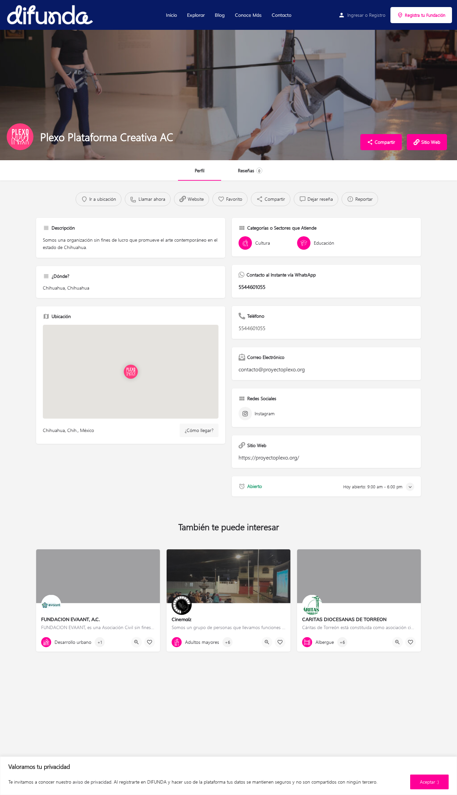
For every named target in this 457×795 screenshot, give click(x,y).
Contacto (281, 15)
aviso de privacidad (92, 782)
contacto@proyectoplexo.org (272, 369)
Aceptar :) (429, 782)
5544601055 (252, 286)
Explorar (196, 15)
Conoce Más (248, 15)
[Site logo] (50, 15)
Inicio (171, 15)
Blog (220, 15)
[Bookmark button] (149, 642)
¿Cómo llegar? (199, 430)
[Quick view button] (136, 642)
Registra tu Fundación (425, 15)
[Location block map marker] (130, 372)
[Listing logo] (20, 136)
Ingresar (355, 15)
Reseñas (249, 170)
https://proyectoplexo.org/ (269, 457)
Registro (377, 15)
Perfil (199, 170)
